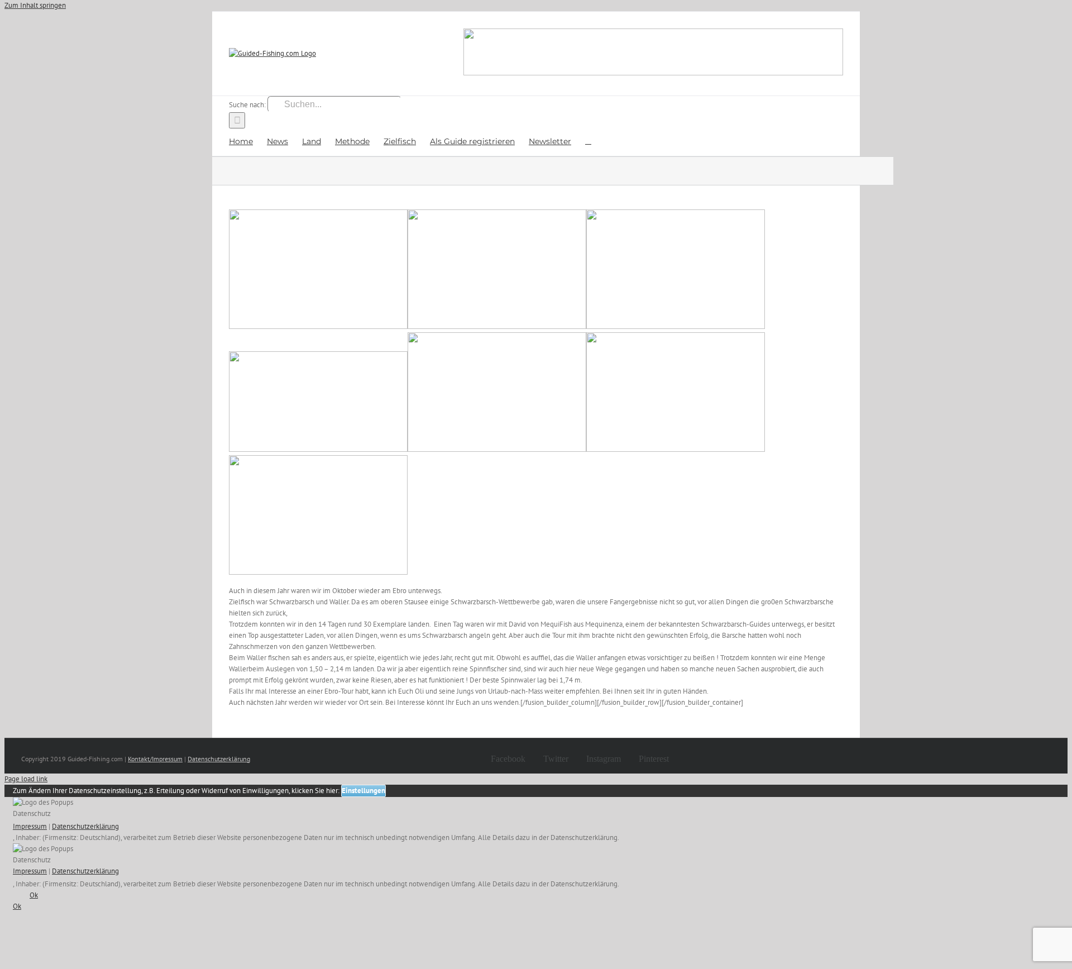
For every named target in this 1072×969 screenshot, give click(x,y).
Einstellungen (363, 790)
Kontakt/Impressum (155, 759)
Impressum (30, 826)
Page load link (25, 779)
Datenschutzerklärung (219, 759)
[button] (588, 140)
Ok (34, 895)
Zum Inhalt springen (35, 5)
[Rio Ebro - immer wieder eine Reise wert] (318, 326)
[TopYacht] (653, 53)
